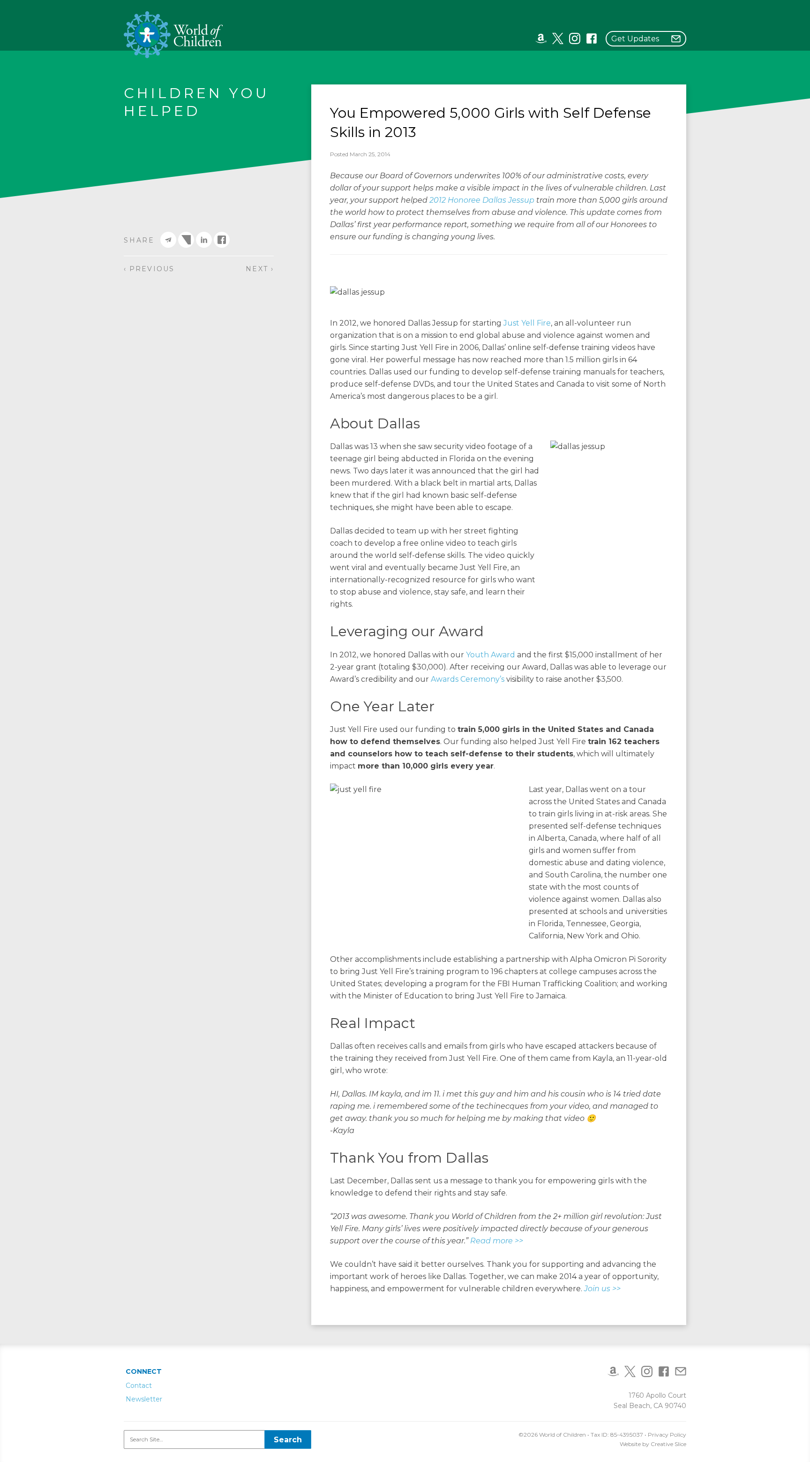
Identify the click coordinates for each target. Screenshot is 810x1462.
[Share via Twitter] (186, 240)
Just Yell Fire (527, 323)
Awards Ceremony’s (467, 679)
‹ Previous (149, 269)
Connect (144, 1371)
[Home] (174, 34)
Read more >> (496, 1240)
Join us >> (602, 1288)
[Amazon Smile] (540, 38)
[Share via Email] (168, 240)
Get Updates (635, 38)
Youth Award (490, 654)
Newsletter (144, 1399)
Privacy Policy (667, 1434)
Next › (260, 269)
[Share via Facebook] (222, 240)
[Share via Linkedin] (204, 240)
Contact (139, 1385)
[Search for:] (217, 1439)
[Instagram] (574, 38)
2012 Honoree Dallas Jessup (481, 200)
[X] (557, 38)
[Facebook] (591, 38)
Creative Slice (668, 1443)
